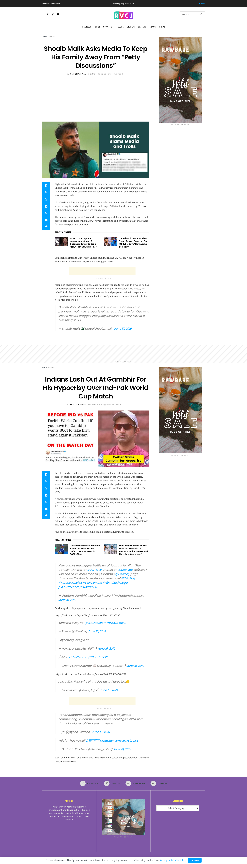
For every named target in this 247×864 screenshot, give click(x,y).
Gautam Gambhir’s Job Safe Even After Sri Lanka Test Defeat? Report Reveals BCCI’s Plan (85, 550)
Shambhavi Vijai (78, 74)
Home (44, 37)
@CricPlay (125, 570)
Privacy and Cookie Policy (173, 860)
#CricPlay (128, 578)
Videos (131, 26)
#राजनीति (92, 741)
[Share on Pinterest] (46, 213)
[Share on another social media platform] (46, 226)
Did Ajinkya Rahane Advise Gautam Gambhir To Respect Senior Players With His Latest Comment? (134, 550)
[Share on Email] (46, 220)
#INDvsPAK (94, 570)
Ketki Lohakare (78, 404)
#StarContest (92, 583)
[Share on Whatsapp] (46, 199)
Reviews (86, 26)
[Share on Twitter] (46, 192)
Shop (203, 3)
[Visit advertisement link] (180, 80)
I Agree (195, 860)
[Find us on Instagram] (53, 14)
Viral (162, 26)
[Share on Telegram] (46, 206)
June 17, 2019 (123, 329)
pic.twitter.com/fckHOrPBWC (105, 623)
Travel (119, 26)
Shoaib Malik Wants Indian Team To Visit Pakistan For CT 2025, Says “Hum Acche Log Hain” (133, 242)
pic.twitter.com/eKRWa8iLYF (78, 587)
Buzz (97, 26)
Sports (107, 26)
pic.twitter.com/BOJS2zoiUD (119, 741)
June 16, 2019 (67, 600)
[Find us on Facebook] (42, 14)
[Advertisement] (95, 97)
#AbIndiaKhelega (115, 583)
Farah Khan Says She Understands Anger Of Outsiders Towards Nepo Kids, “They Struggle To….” (83, 242)
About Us (45, 3)
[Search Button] (202, 14)
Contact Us (55, 3)
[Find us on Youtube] (58, 14)
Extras (142, 26)
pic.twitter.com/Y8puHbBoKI (87, 657)
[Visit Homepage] (123, 14)
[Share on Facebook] (46, 185)
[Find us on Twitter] (47, 14)
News (153, 26)
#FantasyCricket (70, 583)
